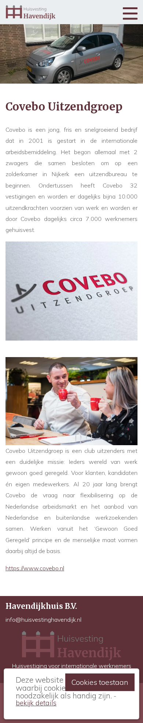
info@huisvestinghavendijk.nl (43, 619)
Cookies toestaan (100, 682)
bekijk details (36, 703)
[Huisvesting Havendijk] (30, 12)
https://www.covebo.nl (35, 568)
